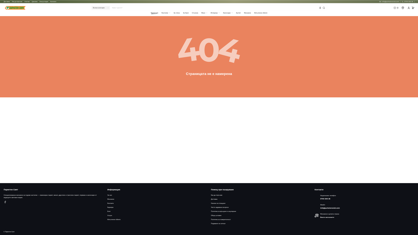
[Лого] (15, 8)
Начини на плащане (218, 203)
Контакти (53, 1)
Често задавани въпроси (220, 207)
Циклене (34, 1)
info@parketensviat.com (330, 208)
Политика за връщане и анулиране (223, 211)
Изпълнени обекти (114, 219)
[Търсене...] (324, 8)
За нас (109, 195)
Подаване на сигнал (218, 223)
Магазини (110, 199)
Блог (109, 211)
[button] (101, 8)
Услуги (109, 215)
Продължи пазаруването (209, 79)
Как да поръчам (17, 1)
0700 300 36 (325, 199)
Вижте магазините (327, 217)
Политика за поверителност (221, 219)
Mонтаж (27, 1)
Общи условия (216, 215)
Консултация (44, 1)
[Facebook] (5, 202)
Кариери (110, 207)
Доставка (7, 1)
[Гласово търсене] (320, 8)
